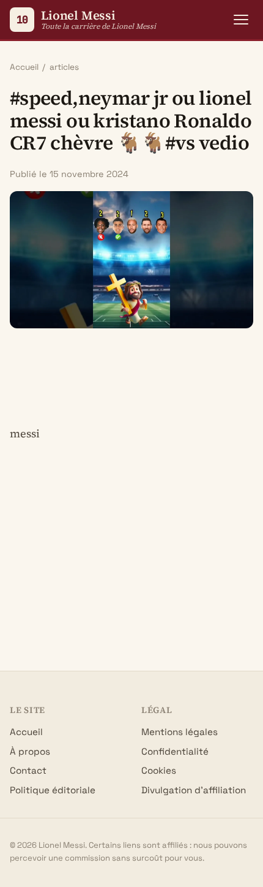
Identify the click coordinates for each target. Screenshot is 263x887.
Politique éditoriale (52, 790)
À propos (30, 751)
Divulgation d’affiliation (193, 790)
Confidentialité (175, 751)
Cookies (158, 770)
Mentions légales (179, 732)
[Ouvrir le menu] (241, 19)
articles (64, 67)
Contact (28, 770)
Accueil (24, 67)
